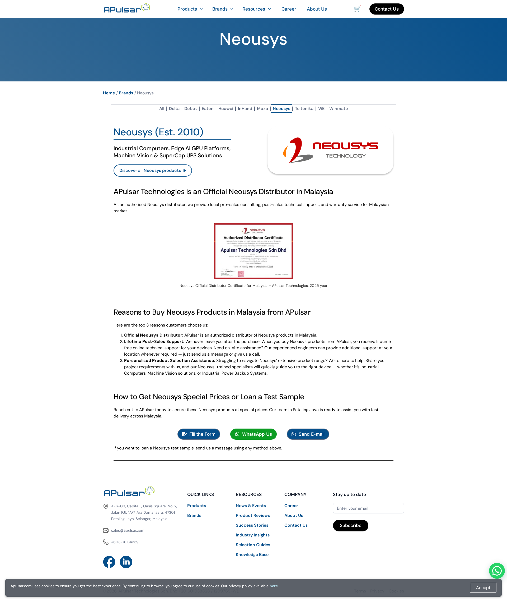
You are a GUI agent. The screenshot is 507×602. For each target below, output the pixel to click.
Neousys (281, 108)
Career (288, 9)
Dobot (190, 108)
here (274, 585)
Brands (220, 9)
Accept (483, 587)
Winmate (338, 108)
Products (187, 9)
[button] (497, 571)
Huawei (225, 108)
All (161, 108)
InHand (245, 108)
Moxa (262, 108)
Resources (253, 9)
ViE (321, 108)
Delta (174, 108)
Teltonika (304, 108)
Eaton (208, 108)
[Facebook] (109, 562)
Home (109, 93)
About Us (317, 9)
